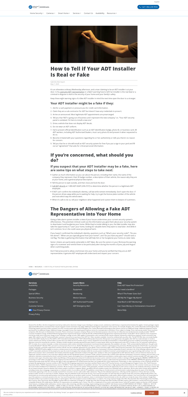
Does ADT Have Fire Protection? (131, 285)
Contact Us (33, 302)
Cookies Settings (136, 393)
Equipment (77, 289)
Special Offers (34, 293)
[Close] (184, 392)
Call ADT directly (58, 186)
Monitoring (77, 293)
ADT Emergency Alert (81, 306)
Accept (151, 393)
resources (38, 267)
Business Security (36, 298)
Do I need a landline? (126, 289)
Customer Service (36, 306)
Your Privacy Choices (41, 310)
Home (31, 267)
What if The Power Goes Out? (129, 293)
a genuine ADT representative (72, 92)
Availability (33, 285)
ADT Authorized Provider (83, 302)
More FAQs (122, 310)
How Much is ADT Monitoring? (130, 302)
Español (156, 2)
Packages (32, 289)
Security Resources (81, 285)
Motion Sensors (79, 298)
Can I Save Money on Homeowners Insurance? (136, 306)
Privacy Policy (34, 314)
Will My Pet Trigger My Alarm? (130, 298)
